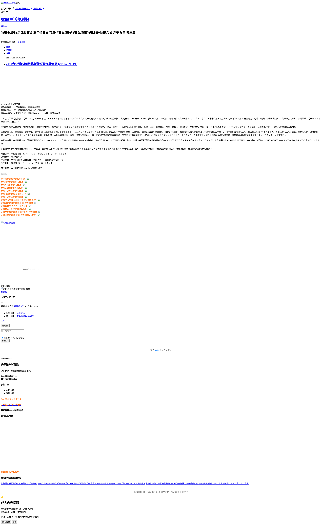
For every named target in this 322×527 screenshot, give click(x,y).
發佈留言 (5, 341)
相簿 (8, 47)
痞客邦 (17, 306)
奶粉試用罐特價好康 (10, 483)
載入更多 (5, 326)
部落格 (9, 50)
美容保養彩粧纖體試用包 (49, 483)
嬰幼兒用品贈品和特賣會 (237, 483)
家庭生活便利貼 (15, 19)
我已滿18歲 (6, 522)
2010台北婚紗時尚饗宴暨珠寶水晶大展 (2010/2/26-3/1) (41, 64)
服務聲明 (185, 492)
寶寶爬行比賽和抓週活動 (71, 483)
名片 (8, 53)
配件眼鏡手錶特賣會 (26, 316)
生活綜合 (22, 42)
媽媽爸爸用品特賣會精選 (215, 483)
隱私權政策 (175, 492)
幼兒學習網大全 (153, 483)
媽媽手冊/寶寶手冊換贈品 (93, 483)
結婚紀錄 (21, 313)
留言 (23, 306)
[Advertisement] (16, 84)
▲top (3, 321)
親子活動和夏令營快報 (135, 483)
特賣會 (4, 292)
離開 (14, 522)
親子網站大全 (182, 483)
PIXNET (142, 492)
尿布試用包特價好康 (28, 483)
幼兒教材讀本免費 (168, 483)
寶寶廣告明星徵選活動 (115, 483)
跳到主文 (5, 26)
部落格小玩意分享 (196, 483)
